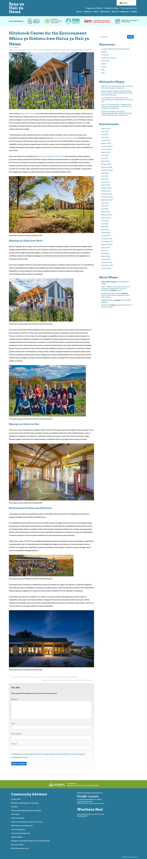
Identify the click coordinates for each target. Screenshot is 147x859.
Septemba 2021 (107, 244)
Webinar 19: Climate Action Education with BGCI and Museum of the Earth (117, 87)
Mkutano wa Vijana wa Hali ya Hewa (51, 156)
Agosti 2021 (105, 247)
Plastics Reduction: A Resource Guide (116, 306)
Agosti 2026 (105, 128)
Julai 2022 (105, 221)
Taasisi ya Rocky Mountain (20, 833)
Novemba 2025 (107, 146)
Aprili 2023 (105, 212)
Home (119, 290)
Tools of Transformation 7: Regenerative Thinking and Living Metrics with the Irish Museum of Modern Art (116, 106)
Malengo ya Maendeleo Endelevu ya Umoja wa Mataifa (30, 841)
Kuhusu (79, 11)
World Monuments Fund (20, 848)
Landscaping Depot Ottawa (111, 293)
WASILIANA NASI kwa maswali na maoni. (90, 803)
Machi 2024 (105, 185)
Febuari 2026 (106, 143)
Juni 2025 (104, 158)
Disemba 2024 (106, 167)
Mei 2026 (104, 137)
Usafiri (103, 67)
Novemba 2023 (107, 197)
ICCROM (14, 807)
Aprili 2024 (105, 182)
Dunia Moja (15, 814)
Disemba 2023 (106, 194)
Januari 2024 (106, 191)
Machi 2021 (105, 256)
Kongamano (124, 11)
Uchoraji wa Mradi (17, 818)
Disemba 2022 (106, 215)
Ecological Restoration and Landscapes (55, 50)
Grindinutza (105, 305)
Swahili (124, 3)
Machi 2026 (105, 140)
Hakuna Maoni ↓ (88, 50)
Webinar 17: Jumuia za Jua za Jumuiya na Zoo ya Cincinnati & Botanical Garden (67, 680)
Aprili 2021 (105, 253)
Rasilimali (87, 11)
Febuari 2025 (106, 164)
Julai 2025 (105, 155)
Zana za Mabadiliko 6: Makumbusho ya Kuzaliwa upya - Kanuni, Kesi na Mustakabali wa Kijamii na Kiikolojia (44, 677)
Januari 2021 (106, 259)
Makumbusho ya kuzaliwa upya (22, 825)
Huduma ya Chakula (108, 58)
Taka (103, 70)
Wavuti (115, 11)
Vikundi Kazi (105, 11)
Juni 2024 (104, 176)
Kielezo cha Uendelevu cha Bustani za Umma (27, 822)
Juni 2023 (104, 206)
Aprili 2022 (105, 229)
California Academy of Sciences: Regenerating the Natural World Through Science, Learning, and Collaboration (116, 113)
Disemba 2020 (106, 262)
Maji (103, 73)
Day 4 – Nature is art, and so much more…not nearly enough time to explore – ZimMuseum (116, 288)
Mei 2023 (104, 209)
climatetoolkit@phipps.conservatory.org (90, 814)
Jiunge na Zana (112, 8)
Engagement (75, 50)
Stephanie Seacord (108, 300)
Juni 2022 (104, 224)
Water (81, 50)
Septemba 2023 (107, 200)
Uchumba (104, 55)
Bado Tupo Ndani (17, 844)
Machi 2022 (105, 233)
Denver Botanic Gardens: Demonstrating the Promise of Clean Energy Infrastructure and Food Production (117, 93)
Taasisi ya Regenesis (18, 829)
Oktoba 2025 (106, 149)
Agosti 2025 (105, 152)
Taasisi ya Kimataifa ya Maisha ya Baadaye (26, 810)
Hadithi (134, 11)
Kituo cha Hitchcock (28, 113)
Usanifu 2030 (15, 799)
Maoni (14, 699)
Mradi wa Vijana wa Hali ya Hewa (65, 138)
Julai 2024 (105, 173)
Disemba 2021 (106, 238)
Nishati (104, 52)
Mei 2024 (104, 179)
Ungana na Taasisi (93, 8)
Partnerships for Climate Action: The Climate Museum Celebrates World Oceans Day (117, 99)
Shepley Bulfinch (16, 837)
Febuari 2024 (106, 188)
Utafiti (103, 64)
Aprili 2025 (105, 161)
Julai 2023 (105, 203)
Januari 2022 (106, 235)
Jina (13, 723)
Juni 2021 (104, 250)
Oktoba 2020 (106, 268)
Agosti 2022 (105, 218)
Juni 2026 (104, 134)
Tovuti (14, 744)
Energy (69, 50)
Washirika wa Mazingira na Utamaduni (24, 803)
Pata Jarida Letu (129, 8)
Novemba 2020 (107, 265)
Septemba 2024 (107, 170)
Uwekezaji (105, 61)
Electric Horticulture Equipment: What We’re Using (115, 296)
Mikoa (95, 11)
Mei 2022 (104, 226)
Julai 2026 (105, 131)
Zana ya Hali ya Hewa (16, 8)
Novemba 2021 (107, 241)
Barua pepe (16, 734)
